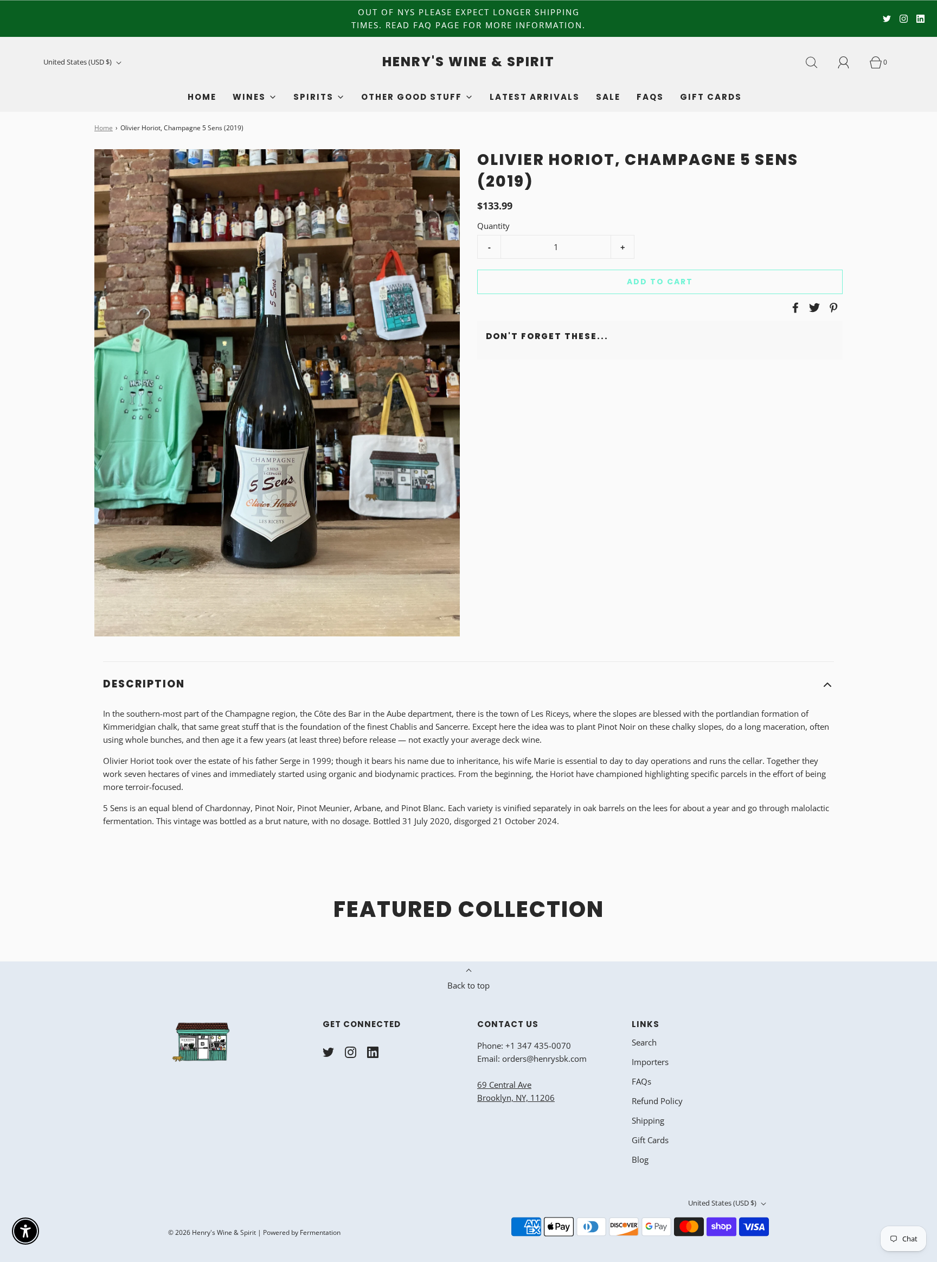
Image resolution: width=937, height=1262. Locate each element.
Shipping (648, 1120)
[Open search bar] (818, 62)
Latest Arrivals (535, 97)
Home (202, 97)
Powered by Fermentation (302, 1232)
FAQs (650, 97)
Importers (650, 1061)
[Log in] (850, 62)
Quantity (493, 225)
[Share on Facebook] (794, 307)
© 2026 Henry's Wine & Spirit (212, 1232)
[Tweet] (813, 307)
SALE (608, 97)
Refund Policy (657, 1100)
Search (644, 1042)
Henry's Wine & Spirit (468, 62)
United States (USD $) (78, 62)
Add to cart (660, 281)
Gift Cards (711, 97)
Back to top (468, 985)
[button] (468, 684)
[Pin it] (832, 307)
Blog (640, 1159)
